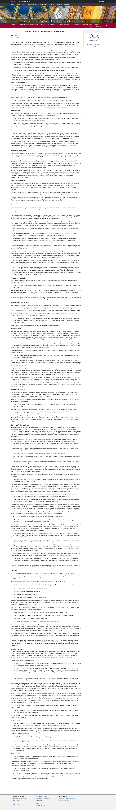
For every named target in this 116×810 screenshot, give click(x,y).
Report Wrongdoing (98, 25)
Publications (64, 4)
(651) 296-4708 (17, 798)
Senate (18, 4)
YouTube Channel (42, 802)
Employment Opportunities (80, 24)
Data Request (91, 25)
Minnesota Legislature (22, 1)
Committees (38, 4)
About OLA (14, 24)
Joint (24, 4)
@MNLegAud (41, 805)
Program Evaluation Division (48, 24)
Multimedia (56, 4)
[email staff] (103, 25)
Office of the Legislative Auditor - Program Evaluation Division (47, 20)
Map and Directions (18, 800)
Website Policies (17, 802)
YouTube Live (40, 803)
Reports (22, 24)
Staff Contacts (17, 804)
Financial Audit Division (32, 24)
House (12, 4)
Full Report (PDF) (94, 40)
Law (49, 4)
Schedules (30, 4)
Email (24, 798)
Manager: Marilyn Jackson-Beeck (94, 45)
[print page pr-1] (106, 25)
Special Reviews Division (64, 24)
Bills (45, 4)
